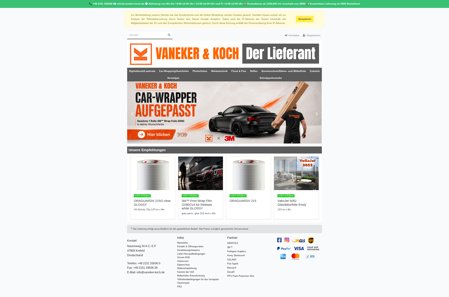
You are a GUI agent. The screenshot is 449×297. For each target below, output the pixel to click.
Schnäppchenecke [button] (271, 77)
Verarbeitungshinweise (188, 250)
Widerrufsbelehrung (187, 268)
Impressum (183, 261)
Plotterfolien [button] (200, 71)
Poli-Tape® (232, 263)
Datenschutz (183, 264)
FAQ (179, 286)
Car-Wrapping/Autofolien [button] (174, 71)
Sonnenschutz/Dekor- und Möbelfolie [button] (283, 71)
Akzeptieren (304, 19)
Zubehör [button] (315, 71)
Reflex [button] (254, 71)
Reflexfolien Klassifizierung (191, 275)
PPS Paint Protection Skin (240, 276)
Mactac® (231, 267)
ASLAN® (231, 259)
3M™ (230, 247)
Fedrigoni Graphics (236, 251)
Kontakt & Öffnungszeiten (190, 246)
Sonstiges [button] (173, 77)
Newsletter (182, 242)
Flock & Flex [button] (238, 71)
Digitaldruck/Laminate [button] (142, 71)
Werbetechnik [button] (219, 71)
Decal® (231, 272)
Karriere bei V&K (185, 272)
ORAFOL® (232, 243)
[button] (132, 113)
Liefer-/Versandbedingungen (191, 254)
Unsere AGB (183, 257)
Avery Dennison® (236, 255)
